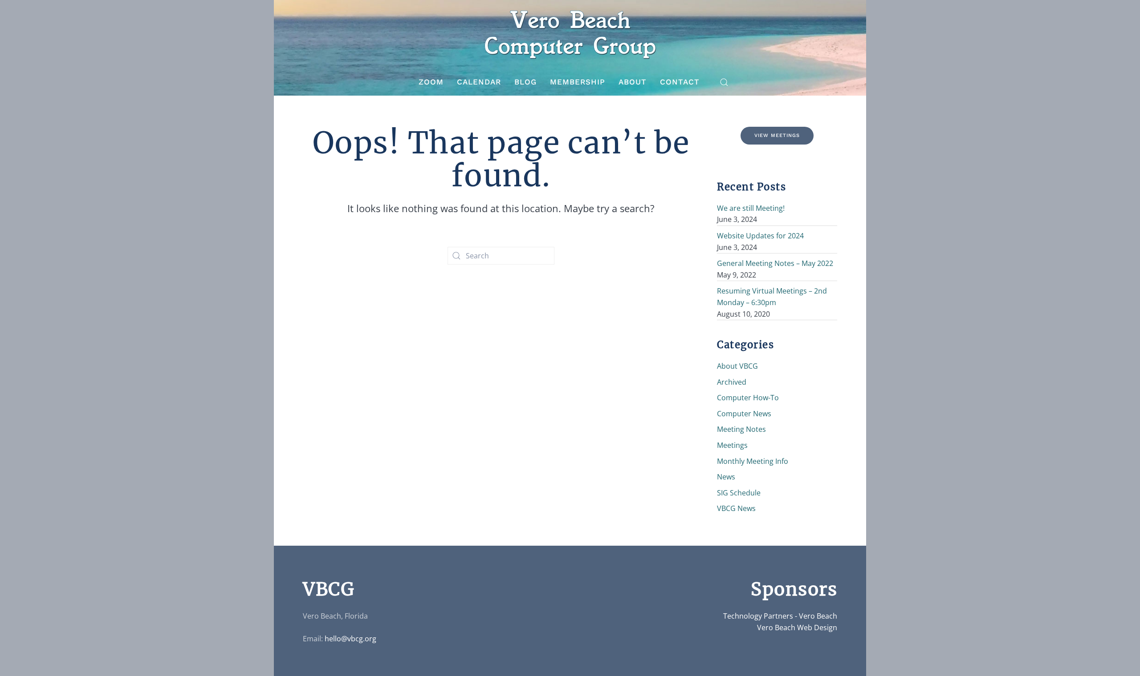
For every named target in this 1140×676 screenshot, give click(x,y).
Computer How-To (748, 397)
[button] (724, 82)
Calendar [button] (479, 81)
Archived (731, 382)
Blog (525, 81)
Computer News (744, 413)
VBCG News (736, 508)
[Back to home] (570, 34)
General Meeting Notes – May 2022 (775, 263)
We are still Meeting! (751, 208)
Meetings (732, 445)
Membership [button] (577, 81)
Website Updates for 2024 (760, 236)
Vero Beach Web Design (797, 627)
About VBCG (737, 366)
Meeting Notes (741, 429)
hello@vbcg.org (350, 639)
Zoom (431, 81)
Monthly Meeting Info (752, 461)
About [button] (633, 81)
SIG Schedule (739, 493)
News (726, 477)
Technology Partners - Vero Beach (780, 616)
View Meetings (777, 135)
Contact (680, 81)
